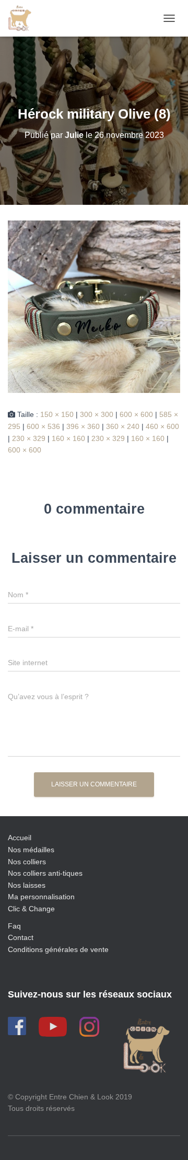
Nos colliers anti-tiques (45, 873)
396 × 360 (83, 426)
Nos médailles (31, 849)
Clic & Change (31, 908)
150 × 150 (57, 414)
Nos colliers (27, 861)
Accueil (19, 837)
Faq (14, 926)
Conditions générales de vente (58, 949)
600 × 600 (136, 414)
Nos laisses (26, 885)
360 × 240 (122, 426)
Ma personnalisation (41, 896)
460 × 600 (162, 426)
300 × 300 (96, 414)
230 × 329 (28, 438)
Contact (20, 937)
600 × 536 (43, 426)
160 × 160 (68, 438)
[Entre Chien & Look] (23, 18)
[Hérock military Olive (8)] (94, 306)
